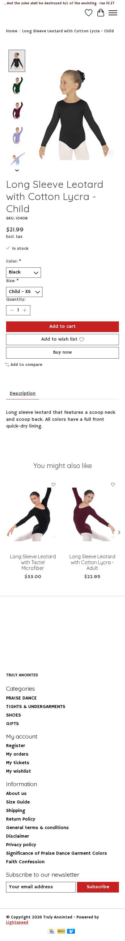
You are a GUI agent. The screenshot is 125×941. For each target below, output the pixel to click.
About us (16, 794)
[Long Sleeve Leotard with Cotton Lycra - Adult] (92, 514)
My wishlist (18, 771)
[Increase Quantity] (25, 310)
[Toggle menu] (113, 13)
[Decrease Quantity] (12, 310)
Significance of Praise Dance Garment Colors (56, 853)
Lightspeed (17, 922)
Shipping (15, 811)
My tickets (17, 763)
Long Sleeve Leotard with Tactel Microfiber (33, 562)
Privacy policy (21, 845)
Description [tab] (22, 394)
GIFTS (12, 724)
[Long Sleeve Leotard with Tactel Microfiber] (32, 514)
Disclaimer (17, 836)
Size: (12, 281)
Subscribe (98, 887)
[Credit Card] (51, 932)
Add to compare (26, 364)
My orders (17, 754)
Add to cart (62, 327)
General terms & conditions (37, 828)
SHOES (13, 715)
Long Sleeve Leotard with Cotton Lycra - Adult (92, 562)
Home (11, 31)
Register (15, 746)
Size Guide (18, 802)
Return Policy (20, 819)
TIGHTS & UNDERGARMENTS (35, 707)
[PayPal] (61, 932)
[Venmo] (71, 932)
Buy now (62, 352)
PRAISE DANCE (21, 698)
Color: (13, 261)
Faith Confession (25, 862)
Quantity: (15, 299)
